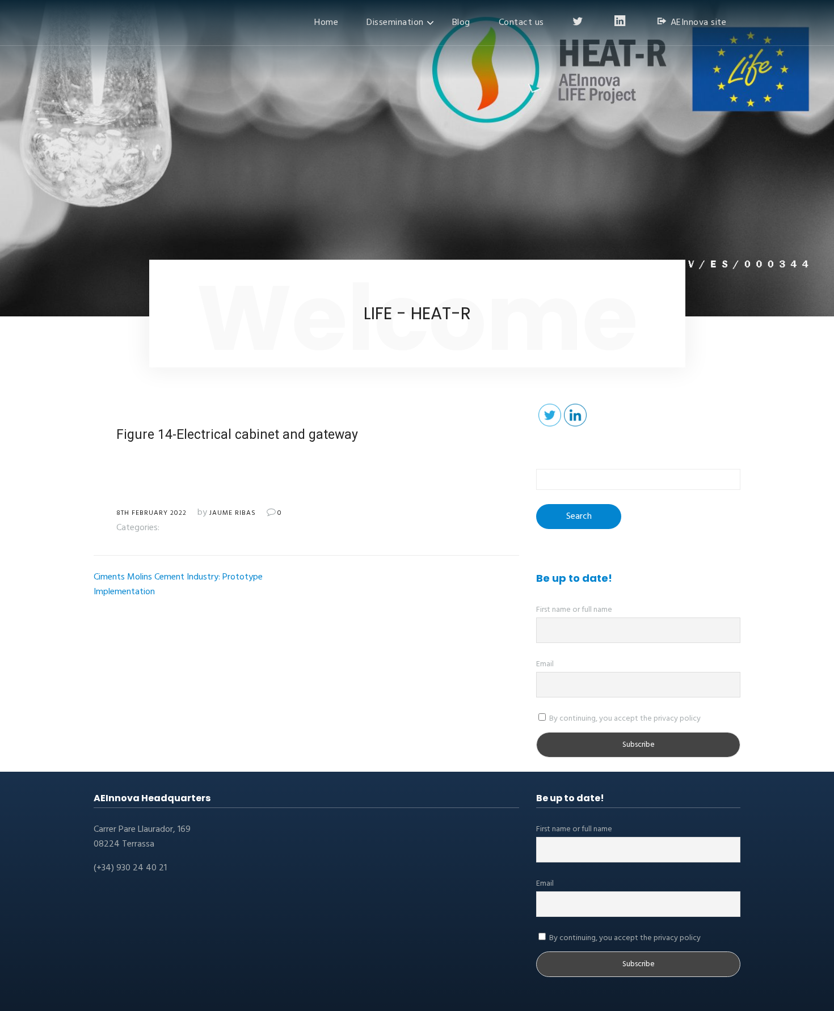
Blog (461, 22)
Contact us (521, 22)
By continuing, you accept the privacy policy (624, 718)
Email (545, 664)
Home (326, 22)
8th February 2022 (151, 513)
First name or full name (574, 609)
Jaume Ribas (232, 513)
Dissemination (395, 22)
